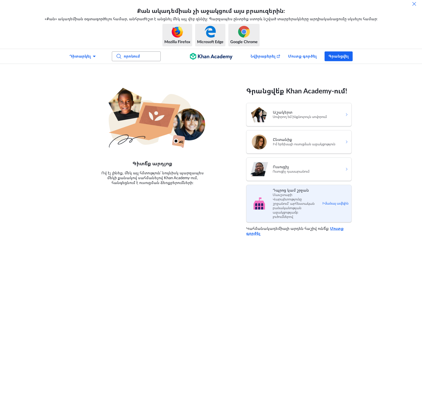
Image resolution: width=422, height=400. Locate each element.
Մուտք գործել (302, 56)
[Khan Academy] (211, 56)
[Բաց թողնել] (414, 4)
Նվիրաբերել (263, 56)
